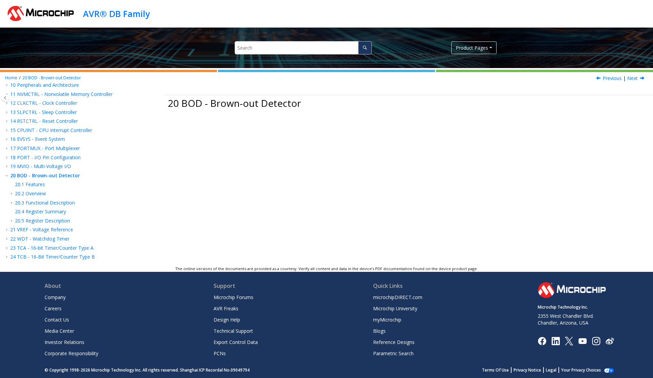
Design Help (227, 319)
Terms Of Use (495, 370)
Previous (612, 78)
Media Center (59, 331)
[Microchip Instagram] (596, 340)
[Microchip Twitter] (569, 340)
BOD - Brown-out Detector (51, 78)
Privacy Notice (527, 370)
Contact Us (57, 319)
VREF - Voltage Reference (41, 229)
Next (632, 78)
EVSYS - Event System (37, 139)
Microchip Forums (233, 297)
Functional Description (45, 202)
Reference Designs (394, 342)
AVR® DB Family (116, 14)
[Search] (364, 47)
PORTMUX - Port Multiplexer (45, 148)
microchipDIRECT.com (397, 297)
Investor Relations (64, 342)
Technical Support (233, 331)
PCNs (220, 353)
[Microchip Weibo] (609, 341)
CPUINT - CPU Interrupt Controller (51, 130)
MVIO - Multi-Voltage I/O (40, 166)
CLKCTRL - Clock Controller (43, 103)
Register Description (42, 220)
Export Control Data (236, 342)
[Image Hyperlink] (582, 341)
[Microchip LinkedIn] (555, 340)
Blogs (379, 331)
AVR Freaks (226, 308)
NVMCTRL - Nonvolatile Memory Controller (61, 94)
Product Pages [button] (472, 48)
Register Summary (40, 211)
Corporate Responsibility (71, 353)
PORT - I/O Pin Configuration (45, 157)
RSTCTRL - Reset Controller (44, 121)
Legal (551, 370)
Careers (53, 308)
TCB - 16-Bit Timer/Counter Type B (52, 256)
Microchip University (395, 308)
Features (30, 184)
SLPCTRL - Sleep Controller (43, 112)
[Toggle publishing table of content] (5, 97)
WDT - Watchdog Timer (39, 238)
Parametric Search (393, 353)
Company (55, 297)
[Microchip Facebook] (542, 340)
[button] (7, 94)
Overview (30, 193)
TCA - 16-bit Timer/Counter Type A (52, 248)
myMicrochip (387, 319)
